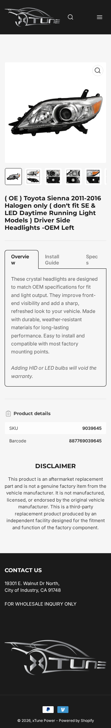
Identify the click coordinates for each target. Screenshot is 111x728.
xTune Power (43, 720)
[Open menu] (99, 17)
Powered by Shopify (76, 720)
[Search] (70, 17)
